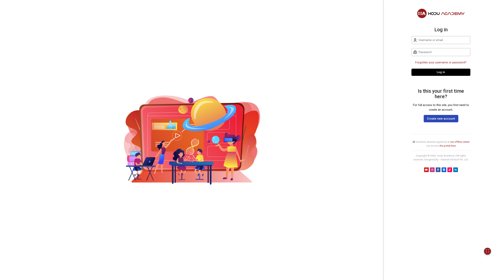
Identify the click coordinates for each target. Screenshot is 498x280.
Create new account (441, 118)
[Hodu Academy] (440, 13)
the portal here (448, 145)
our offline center (460, 141)
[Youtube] (426, 169)
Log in (441, 72)
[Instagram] (432, 169)
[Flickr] (444, 169)
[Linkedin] (455, 169)
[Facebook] (438, 169)
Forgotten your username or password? (440, 62)
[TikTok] (449, 169)
